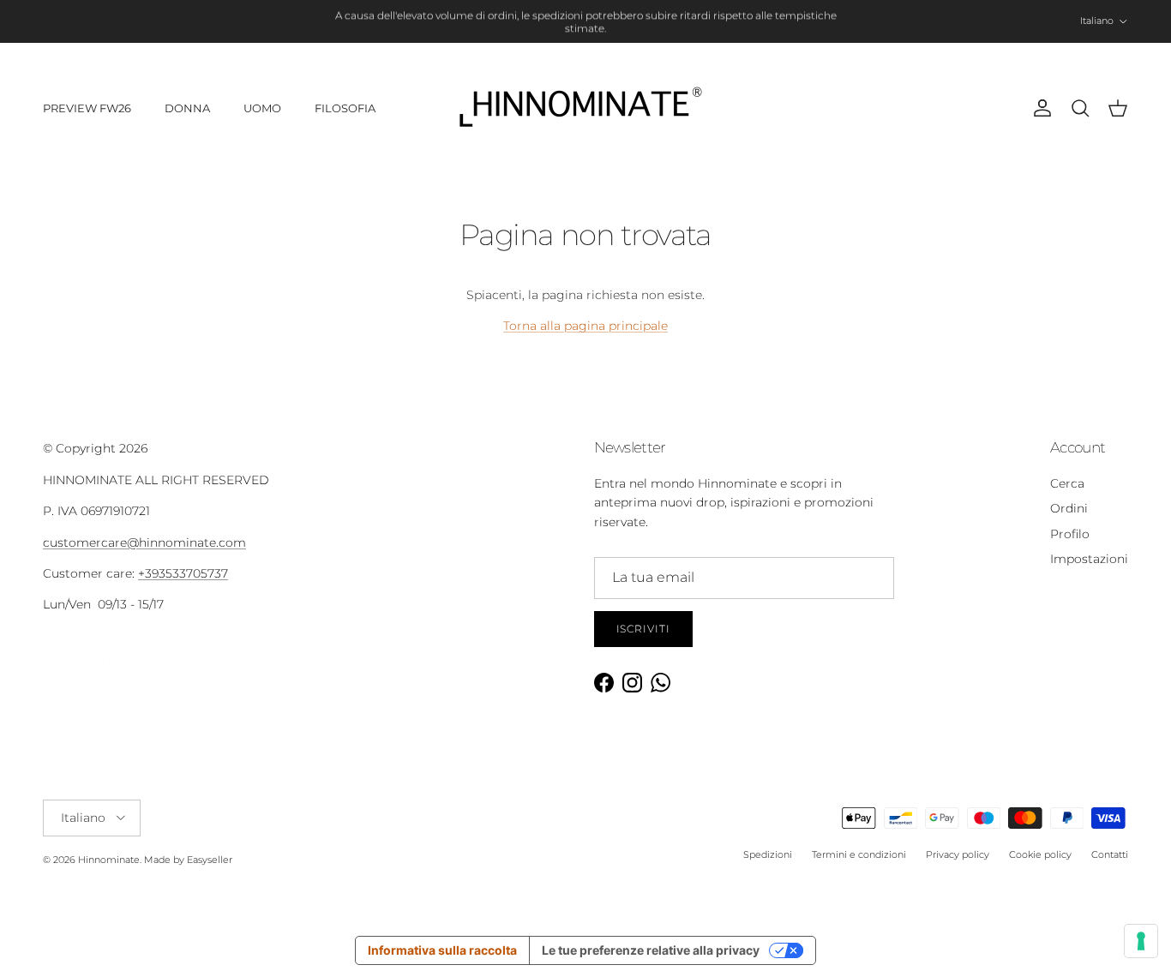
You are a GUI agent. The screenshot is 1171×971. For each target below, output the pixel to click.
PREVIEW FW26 (87, 108)
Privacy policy (957, 854)
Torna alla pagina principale (585, 325)
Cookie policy (1040, 854)
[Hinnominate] (585, 108)
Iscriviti (643, 628)
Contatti (1109, 854)
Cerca (1067, 483)
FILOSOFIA (345, 108)
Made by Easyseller (188, 860)
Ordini (1069, 508)
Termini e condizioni (859, 854)
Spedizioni (767, 854)
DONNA (187, 108)
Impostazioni (1089, 558)
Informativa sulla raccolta (442, 950)
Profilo (1070, 534)
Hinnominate (109, 860)
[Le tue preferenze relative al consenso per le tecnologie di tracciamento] (1141, 941)
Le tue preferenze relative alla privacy (651, 950)
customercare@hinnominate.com (144, 542)
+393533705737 (183, 573)
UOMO (262, 108)
